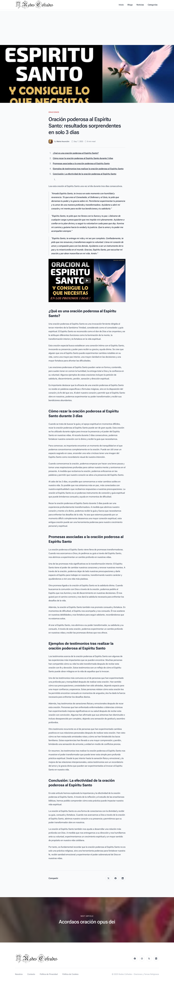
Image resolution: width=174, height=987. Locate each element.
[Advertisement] (87, 27)
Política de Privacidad (49, 974)
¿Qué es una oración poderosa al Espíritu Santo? (76, 153)
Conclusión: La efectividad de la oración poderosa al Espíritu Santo (84, 174)
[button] (87, 280)
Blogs (130, 5)
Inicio (121, 5)
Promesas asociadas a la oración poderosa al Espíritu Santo (81, 163)
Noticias (140, 5)
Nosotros (19, 974)
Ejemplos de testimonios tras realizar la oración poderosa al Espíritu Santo (88, 168)
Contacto (31, 974)
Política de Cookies (70, 974)
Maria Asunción (63, 141)
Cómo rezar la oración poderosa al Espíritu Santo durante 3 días (83, 158)
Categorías (153, 5)
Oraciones (54, 112)
